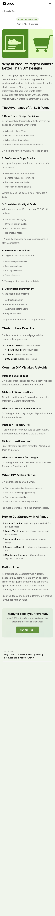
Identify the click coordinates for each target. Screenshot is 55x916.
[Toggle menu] (50, 3)
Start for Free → (27, 630)
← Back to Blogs (9, 11)
